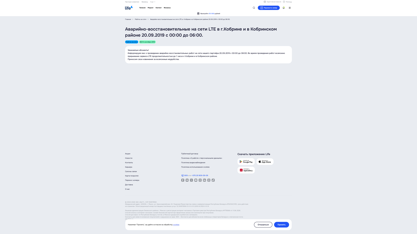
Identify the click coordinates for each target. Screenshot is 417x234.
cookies (176, 224)
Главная (128, 19)
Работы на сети (140, 19)
